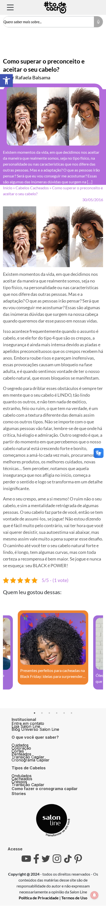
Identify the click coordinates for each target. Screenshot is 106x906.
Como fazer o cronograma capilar (45, 788)
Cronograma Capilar (31, 759)
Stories (19, 793)
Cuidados (20, 745)
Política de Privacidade (39, 897)
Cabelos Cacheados (32, 187)
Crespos (19, 781)
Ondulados (22, 775)
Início (7, 187)
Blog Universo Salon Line (35, 729)
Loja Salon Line (26, 726)
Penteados (21, 754)
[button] (6, 80)
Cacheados (22, 778)
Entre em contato (28, 723)
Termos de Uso (74, 897)
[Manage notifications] (94, 895)
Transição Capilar (28, 757)
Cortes (18, 751)
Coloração (21, 748)
